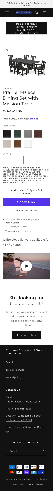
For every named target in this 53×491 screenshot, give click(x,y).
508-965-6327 (23, 408)
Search (10, 362)
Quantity (7, 153)
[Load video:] (26, 266)
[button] (7, 13)
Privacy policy (19, 484)
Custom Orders (26, 335)
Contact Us (13, 389)
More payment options (26, 209)
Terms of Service (15, 369)
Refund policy (13, 377)
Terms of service (36, 484)
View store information (18, 231)
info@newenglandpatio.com (23, 401)
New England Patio (22, 479)
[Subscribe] (43, 451)
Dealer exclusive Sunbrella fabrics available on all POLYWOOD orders (26, 28)
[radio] (7, 133)
